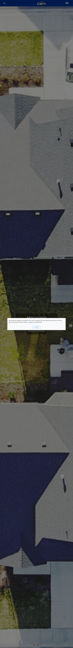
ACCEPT (36, 327)
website (31, 322)
